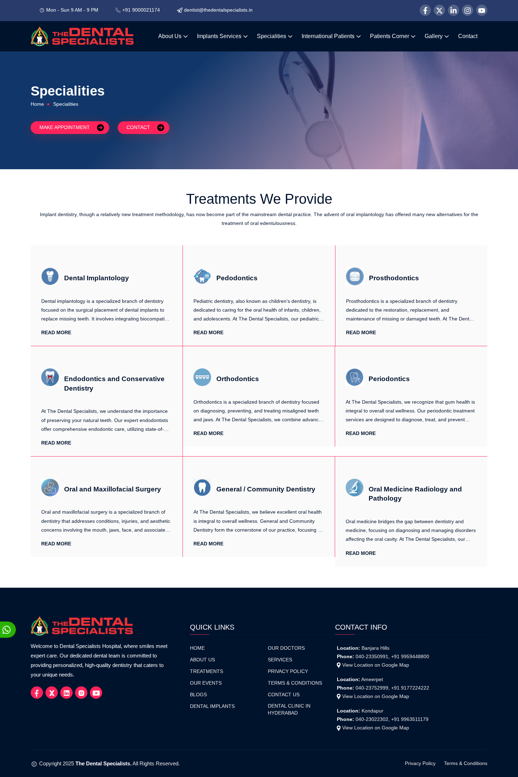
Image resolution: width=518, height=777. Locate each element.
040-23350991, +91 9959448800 (392, 656)
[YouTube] (481, 10)
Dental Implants (212, 706)
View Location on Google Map (375, 665)
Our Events (206, 683)
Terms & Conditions (295, 683)
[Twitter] (439, 10)
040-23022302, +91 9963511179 (392, 719)
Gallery (434, 36)
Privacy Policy (288, 671)
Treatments (206, 671)
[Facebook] (425, 10)
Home (37, 104)
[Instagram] (467, 10)
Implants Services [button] (220, 36)
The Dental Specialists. (103, 763)
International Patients (329, 36)
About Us (170, 36)
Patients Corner (390, 36)
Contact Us (284, 694)
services (280, 659)
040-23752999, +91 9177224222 (392, 688)
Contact (467, 36)
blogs (198, 694)
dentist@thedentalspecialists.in (218, 10)
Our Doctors (286, 648)
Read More (56, 332)
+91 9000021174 (141, 10)
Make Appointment (64, 127)
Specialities (272, 36)
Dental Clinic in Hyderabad (289, 709)
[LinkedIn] (453, 10)
